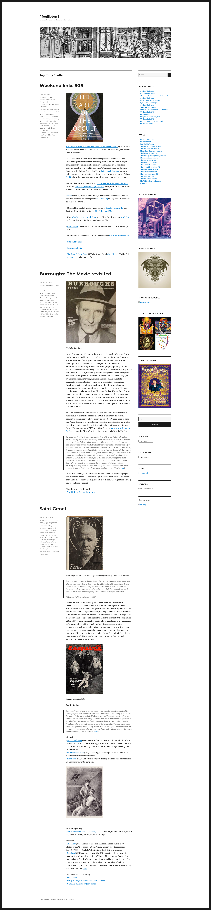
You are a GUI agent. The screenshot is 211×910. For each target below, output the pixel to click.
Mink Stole (125, 217)
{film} (41, 102)
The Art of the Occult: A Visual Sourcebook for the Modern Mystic (92, 146)
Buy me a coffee (144, 473)
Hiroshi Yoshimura (46, 121)
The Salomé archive (147, 176)
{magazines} (52, 523)
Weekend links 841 (147, 119)
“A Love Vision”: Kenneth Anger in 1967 (154, 110)
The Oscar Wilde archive (149, 169)
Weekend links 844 (147, 98)
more (122, 468)
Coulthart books (146, 142)
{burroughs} (50, 285)
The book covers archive (149, 153)
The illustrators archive (148, 163)
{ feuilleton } (49, 16)
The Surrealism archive (148, 179)
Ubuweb (43, 551)
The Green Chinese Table (77, 254)
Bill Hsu (56, 109)
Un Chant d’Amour (74, 740)
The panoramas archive (148, 172)
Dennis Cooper (45, 116)
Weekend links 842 (147, 112)
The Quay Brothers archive (149, 174)
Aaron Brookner (45, 291)
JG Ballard (50, 537)
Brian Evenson (45, 112)
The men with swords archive (150, 167)
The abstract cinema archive (150, 146)
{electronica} (50, 99)
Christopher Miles (46, 528)
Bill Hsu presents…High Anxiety (89, 186)
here (95, 732)
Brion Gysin (51, 293)
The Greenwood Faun (148, 107)
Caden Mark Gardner (110, 171)
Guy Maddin (54, 119)
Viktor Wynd (72, 226)
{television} (43, 288)
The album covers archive (149, 149)
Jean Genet (44, 533)
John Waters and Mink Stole (84, 217)
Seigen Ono (44, 130)
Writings (143, 183)
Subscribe (155, 424)
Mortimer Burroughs (47, 309)
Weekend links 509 (61, 85)
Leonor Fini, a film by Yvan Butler (152, 121)
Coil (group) (50, 114)
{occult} (48, 104)
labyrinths (47, 540)
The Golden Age (49, 135)
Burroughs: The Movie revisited (75, 273)
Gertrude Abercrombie (119, 236)
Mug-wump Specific (147, 94)
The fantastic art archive (149, 158)
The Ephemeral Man (104, 211)
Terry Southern (112, 183)
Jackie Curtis (51, 300)
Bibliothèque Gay (46, 526)
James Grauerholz (46, 302)
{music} (42, 104)
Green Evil (70, 257)
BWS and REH (145, 114)
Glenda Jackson (50, 530)
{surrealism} (44, 106)
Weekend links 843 (147, 105)
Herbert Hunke (45, 298)
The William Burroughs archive (81, 492)
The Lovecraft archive (148, 165)
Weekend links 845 (147, 91)
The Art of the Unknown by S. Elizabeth (154, 96)
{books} (42, 99)
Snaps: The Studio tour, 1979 (150, 117)
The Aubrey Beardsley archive (151, 151)
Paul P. (69, 177)
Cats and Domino (74, 242)
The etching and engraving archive (153, 156)
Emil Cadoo (72, 878)
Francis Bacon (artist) (47, 295)
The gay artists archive (148, 160)
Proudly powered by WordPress (62, 900)
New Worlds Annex (147, 144)
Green (69, 196)
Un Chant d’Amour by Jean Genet (81, 884)
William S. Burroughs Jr (48, 316)
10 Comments (44, 554)
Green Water (112, 254)
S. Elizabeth (50, 128)
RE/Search (51, 544)
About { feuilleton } (147, 139)
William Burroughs (51, 314)
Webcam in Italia (74, 248)
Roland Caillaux (45, 546)
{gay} (46, 102)
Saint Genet (53, 508)
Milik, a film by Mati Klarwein (150, 101)
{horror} (51, 102)
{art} (51, 97)
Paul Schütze (44, 126)
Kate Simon (49, 307)
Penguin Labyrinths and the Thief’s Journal (86, 881)
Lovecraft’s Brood (146, 124)
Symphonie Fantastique (148, 103)
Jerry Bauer (49, 535)
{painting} (55, 104)
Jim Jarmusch (49, 305)
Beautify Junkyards (114, 208)
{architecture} (45, 97)
